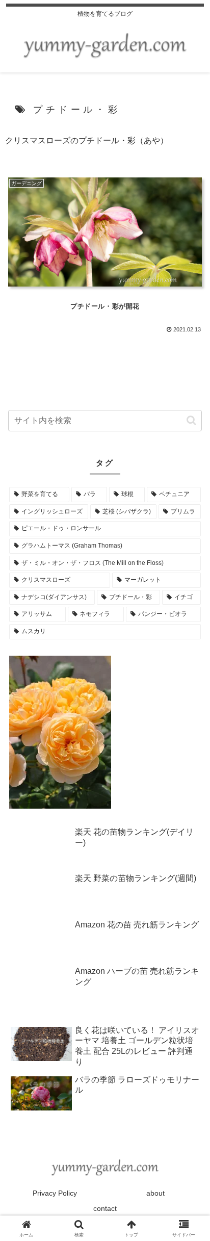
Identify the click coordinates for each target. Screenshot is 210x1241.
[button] (191, 420)
